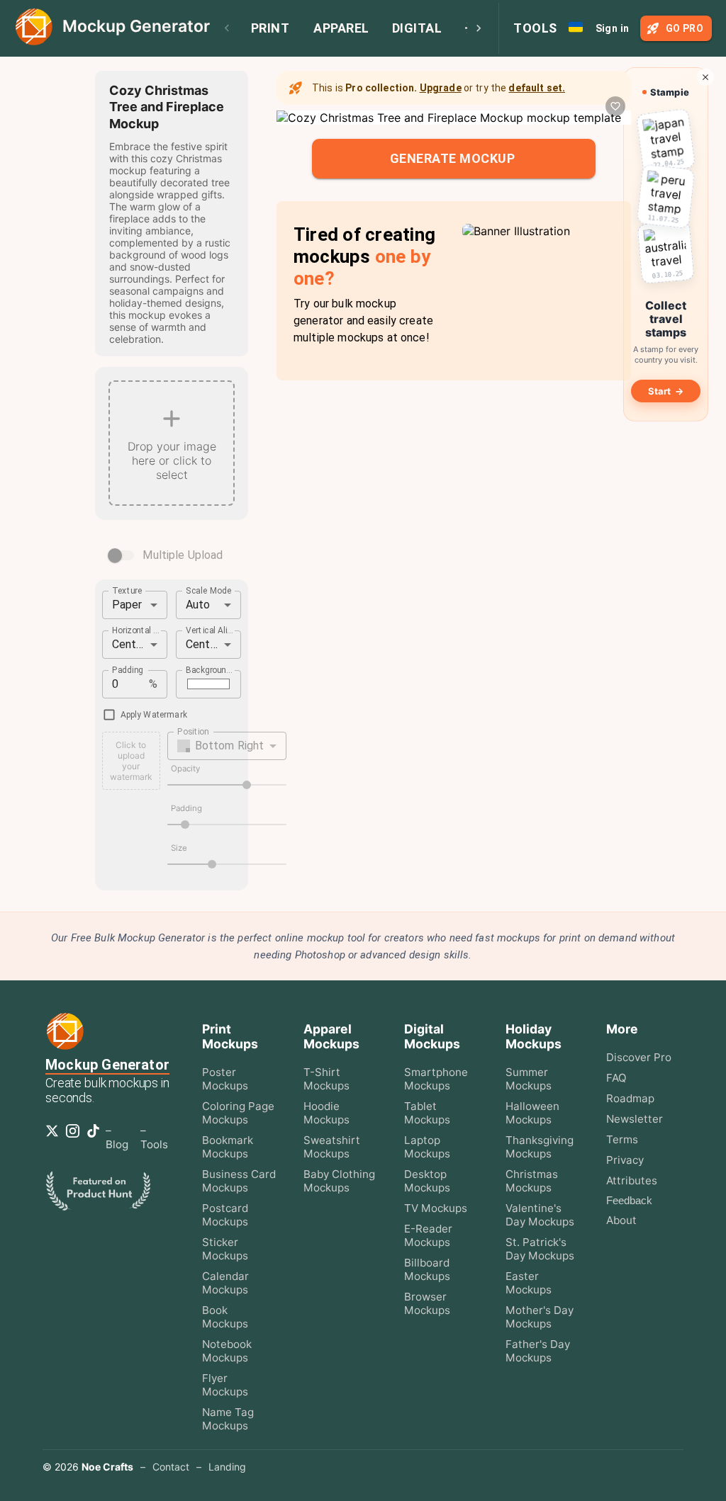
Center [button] (129, 644)
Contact (170, 1467)
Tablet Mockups (427, 1112)
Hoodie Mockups (326, 1112)
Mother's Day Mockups (540, 1316)
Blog (117, 1144)
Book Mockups (225, 1316)
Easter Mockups (529, 1282)
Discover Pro (638, 1057)
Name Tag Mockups (228, 1418)
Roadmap (630, 1098)
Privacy (625, 1160)
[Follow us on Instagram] (75, 1135)
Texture (127, 590)
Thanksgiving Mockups (540, 1146)
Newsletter (634, 1119)
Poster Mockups (225, 1078)
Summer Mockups (529, 1078)
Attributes (631, 1180)
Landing (227, 1467)
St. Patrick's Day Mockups (540, 1248)
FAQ (616, 1077)
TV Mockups (435, 1208)
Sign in (613, 28)
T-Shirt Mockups (326, 1078)
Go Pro (684, 28)
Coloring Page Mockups (238, 1112)
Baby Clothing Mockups (339, 1180)
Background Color (210, 669)
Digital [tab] (417, 28)
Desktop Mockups (427, 1180)
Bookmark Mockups (227, 1146)
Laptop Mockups (427, 1146)
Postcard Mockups (225, 1214)
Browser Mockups (427, 1303)
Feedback (629, 1200)
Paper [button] (127, 604)
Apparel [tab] (341, 28)
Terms (622, 1139)
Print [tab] (270, 28)
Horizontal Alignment (136, 630)
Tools (535, 28)
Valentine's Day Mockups (540, 1214)
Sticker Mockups (225, 1248)
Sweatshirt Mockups (331, 1146)
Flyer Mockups (225, 1384)
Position (192, 731)
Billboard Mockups (427, 1269)
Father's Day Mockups (538, 1350)
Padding (127, 669)
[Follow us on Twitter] (55, 1135)
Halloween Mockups (532, 1112)
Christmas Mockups (532, 1180)
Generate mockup (452, 158)
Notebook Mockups (227, 1350)
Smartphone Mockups (436, 1078)
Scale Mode (209, 590)
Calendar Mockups (225, 1282)
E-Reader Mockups (428, 1235)
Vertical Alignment (210, 630)
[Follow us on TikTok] (96, 1135)
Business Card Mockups (239, 1180)
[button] (227, 746)
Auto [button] (198, 604)
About (621, 1220)
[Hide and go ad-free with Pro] (705, 77)
